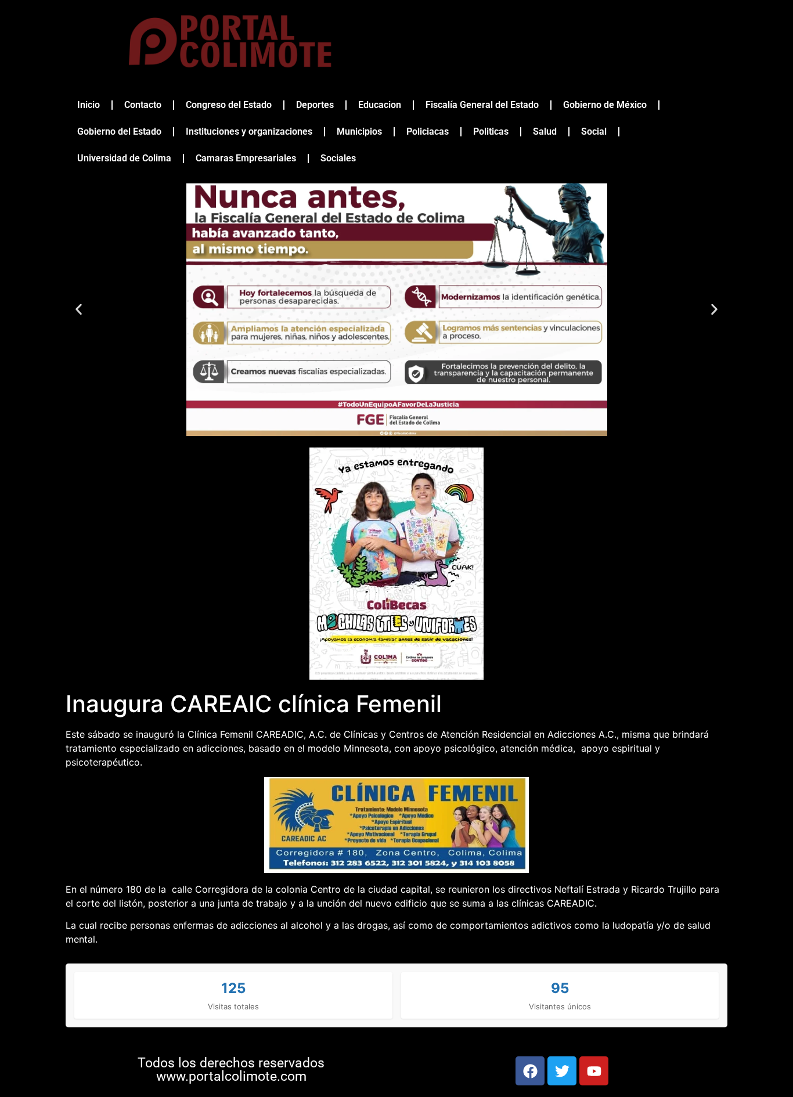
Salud (545, 131)
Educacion (379, 104)
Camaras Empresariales (246, 158)
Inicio (88, 104)
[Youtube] (593, 1070)
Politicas (491, 131)
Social (594, 131)
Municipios (359, 131)
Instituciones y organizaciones (249, 131)
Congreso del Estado (229, 104)
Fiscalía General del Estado (482, 104)
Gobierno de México (605, 104)
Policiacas (427, 131)
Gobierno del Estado (119, 131)
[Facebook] (530, 1070)
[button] (78, 309)
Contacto (142, 104)
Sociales (338, 158)
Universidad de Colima (124, 158)
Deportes (315, 104)
